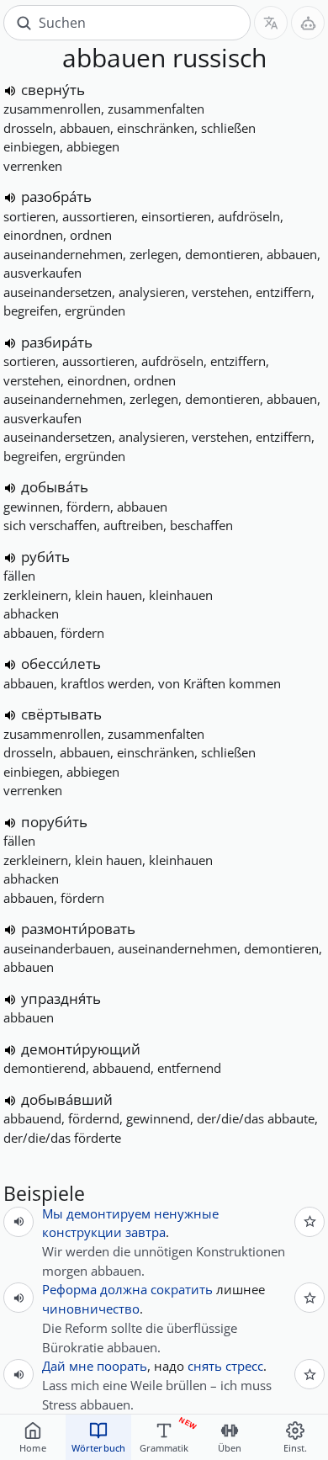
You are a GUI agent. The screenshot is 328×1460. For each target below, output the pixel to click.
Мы (52, 1213)
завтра (145, 1232)
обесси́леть (61, 663)
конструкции (82, 1232)
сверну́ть (53, 89)
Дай (54, 1365)
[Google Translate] (271, 23)
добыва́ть (54, 486)
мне (81, 1365)
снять (205, 1365)
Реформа (69, 1289)
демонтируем (108, 1213)
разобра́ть (56, 196)
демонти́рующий (80, 1049)
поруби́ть (54, 821)
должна (123, 1289)
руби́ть (45, 556)
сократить (182, 1289)
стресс (244, 1365)
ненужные (186, 1213)
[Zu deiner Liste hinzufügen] (309, 1222)
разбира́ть (57, 342)
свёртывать (61, 714)
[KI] (308, 23)
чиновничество (91, 1308)
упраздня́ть (61, 998)
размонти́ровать (78, 928)
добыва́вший (67, 1099)
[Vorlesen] (10, 91)
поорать (122, 1365)
